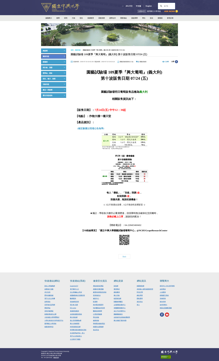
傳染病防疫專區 (98, 286)
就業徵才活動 (48, 289)
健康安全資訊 (100, 281)
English (149, 6)
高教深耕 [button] (101, 18)
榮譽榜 (45, 62)
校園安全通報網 (98, 327)
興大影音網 (167, 314)
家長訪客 (170, 18)
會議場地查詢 (74, 311)
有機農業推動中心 (120, 308)
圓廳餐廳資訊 (118, 314)
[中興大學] (169, 352)
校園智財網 (140, 286)
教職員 (160, 18)
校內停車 (163, 302)
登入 (138, 305)
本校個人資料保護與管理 (145, 289)
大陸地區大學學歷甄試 (51, 317)
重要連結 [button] (123, 18)
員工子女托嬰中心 (120, 311)
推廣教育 (90, 18)
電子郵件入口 (74, 289)
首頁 (72, 50)
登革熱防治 (96, 295)
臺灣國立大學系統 (50, 323)
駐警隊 (95, 302)
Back (124, 256)
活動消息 (46, 84)
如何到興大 (163, 305)
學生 (143, 18)
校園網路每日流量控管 (77, 295)
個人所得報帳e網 (75, 320)
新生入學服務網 (49, 286)
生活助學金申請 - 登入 (77, 333)
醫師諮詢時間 (97, 311)
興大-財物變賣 (74, 323)
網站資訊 (141, 281)
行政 (73, 18)
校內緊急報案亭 (98, 305)
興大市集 (117, 295)
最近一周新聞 (47, 90)
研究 (65, 18)
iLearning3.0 (74, 286)
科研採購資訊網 (75, 327)
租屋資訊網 (117, 298)
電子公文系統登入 (76, 336)
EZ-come (73, 308)
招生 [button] (81, 18)
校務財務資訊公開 (50, 314)
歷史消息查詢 (47, 95)
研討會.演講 (74, 305)
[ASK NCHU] (171, 11)
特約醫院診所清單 (99, 308)
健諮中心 (96, 298)
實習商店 (117, 289)
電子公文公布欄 (49, 298)
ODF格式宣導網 (49, 305)
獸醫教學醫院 (118, 302)
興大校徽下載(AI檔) (120, 320)
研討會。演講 (47, 67)
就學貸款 (47, 302)
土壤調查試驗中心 (120, 305)
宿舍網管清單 (74, 302)
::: (123, 6)
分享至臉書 (176, 61)
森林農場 (117, 292)
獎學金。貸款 (47, 73)
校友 (151, 18)
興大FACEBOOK (162, 314)
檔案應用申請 (48, 327)
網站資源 (118, 281)
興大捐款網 (73, 317)
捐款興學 (134, 18)
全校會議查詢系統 (76, 314)
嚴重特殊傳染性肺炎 (99, 292)
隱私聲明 (140, 298)
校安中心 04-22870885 (167, 286)
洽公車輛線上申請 (76, 292)
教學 (58, 18)
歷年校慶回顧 (48, 295)
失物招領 (163, 298)
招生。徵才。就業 (49, 79)
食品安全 (96, 330)
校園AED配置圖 (98, 289)
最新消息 (46, 56)
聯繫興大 (164, 281)
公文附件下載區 (75, 339)
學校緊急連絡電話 (99, 323)
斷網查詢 (73, 298)
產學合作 (112, 18)
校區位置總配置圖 (166, 308)
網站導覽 (129, 6)
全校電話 (163, 289)
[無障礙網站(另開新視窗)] (169, 357)
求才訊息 (47, 292)
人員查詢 (163, 292)
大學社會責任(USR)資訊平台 (53, 320)
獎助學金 (47, 308)
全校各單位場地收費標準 (122, 317)
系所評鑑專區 (48, 311)
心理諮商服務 (97, 314)
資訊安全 (140, 302)
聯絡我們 (56, 357)
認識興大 (49, 18)
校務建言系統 (164, 295)
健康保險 (96, 320)
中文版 (138, 6)
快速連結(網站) (52, 281)
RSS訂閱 (140, 292)
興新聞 (45, 51)
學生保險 (96, 317)
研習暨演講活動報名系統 (78, 330)
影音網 (116, 286)
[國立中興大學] (60, 7)
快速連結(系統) (77, 281)
